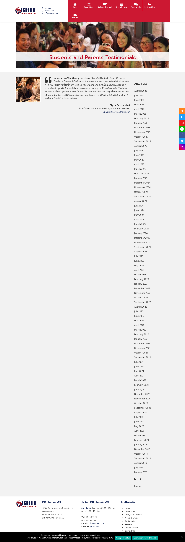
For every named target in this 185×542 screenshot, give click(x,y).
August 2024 (140, 201)
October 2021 (141, 352)
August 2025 (140, 145)
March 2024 (140, 224)
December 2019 (142, 449)
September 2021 (142, 357)
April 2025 (139, 164)
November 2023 (142, 242)
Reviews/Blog (150, 7)
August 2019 (140, 462)
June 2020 (139, 421)
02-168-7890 (49, 11)
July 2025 (138, 150)
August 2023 (140, 251)
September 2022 (142, 302)
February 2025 (141, 173)
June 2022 (139, 315)
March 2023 (140, 274)
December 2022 (142, 288)
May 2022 (139, 320)
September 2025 (142, 141)
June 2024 (139, 210)
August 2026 (140, 90)
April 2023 (139, 270)
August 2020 (140, 412)
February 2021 (141, 384)
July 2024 (138, 205)
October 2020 (141, 403)
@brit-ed (48, 8)
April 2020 (139, 430)
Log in (137, 486)
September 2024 (142, 196)
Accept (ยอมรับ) (123, 538)
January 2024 (140, 233)
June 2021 (139, 366)
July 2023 (138, 256)
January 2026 (140, 122)
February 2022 (141, 334)
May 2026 (139, 104)
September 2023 (142, 247)
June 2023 (139, 260)
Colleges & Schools (105, 7)
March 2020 (140, 435)
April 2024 (139, 219)
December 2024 (142, 182)
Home (75, 7)
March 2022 (140, 329)
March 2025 (140, 168)
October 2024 (141, 191)
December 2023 (142, 237)
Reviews (128, 524)
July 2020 (138, 417)
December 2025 (142, 127)
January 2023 (140, 283)
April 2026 (139, 109)
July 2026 (138, 95)
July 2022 (138, 311)
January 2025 (140, 178)
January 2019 (140, 472)
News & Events (131, 518)
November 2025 (142, 132)
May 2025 (139, 159)
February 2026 (141, 118)
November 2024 (142, 187)
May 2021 (139, 371)
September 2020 (142, 407)
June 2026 (139, 100)
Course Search (131, 527)
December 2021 (142, 343)
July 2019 (138, 467)
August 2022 (140, 306)
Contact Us (75, 18)
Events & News (121, 7)
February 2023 (141, 279)
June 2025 (139, 155)
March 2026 (140, 113)
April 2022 (139, 325)
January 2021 (140, 389)
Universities (88, 7)
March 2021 (140, 380)
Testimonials (136, 7)
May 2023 (139, 265)
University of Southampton (116, 111)
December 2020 (142, 394)
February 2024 (141, 228)
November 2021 (142, 348)
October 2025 (141, 136)
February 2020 (141, 439)
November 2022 (142, 292)
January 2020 (140, 444)
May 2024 (139, 214)
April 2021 (139, 375)
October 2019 (141, 453)
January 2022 (140, 338)
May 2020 (139, 426)
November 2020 (142, 398)
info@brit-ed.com (51, 13)
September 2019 (142, 458)
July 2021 (138, 361)
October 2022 (141, 297)
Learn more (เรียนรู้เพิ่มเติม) (145, 538)
